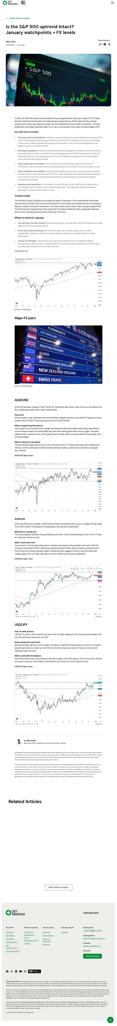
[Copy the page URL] (100, 44)
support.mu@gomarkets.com (94, 938)
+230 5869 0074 (92, 930)
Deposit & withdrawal (47, 940)
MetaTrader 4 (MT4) (29, 936)
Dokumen (64, 932)
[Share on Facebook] (105, 44)
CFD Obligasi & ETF (13, 951)
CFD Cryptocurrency (11, 947)
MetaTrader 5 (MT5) (31, 941)
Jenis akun (46, 932)
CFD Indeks (10, 939)
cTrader (27, 943)
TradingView (28, 932)
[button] (112, 2)
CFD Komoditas (11, 942)
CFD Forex (9, 932)
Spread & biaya (48, 936)
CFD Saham (10, 936)
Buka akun (46, 944)
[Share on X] (109, 44)
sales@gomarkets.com (91, 946)
